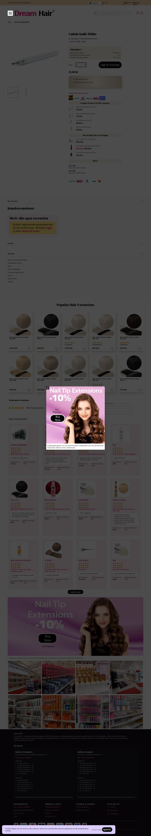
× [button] (47, 388)
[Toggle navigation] (10, 13)
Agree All (107, 829)
